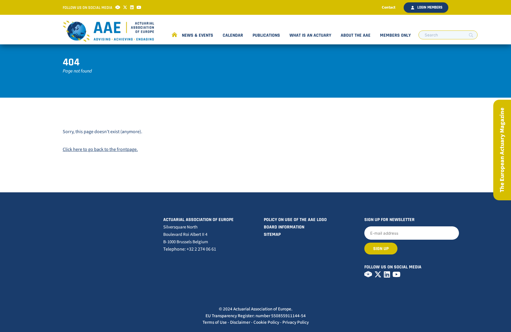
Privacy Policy (295, 322)
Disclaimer (240, 322)
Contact (388, 7)
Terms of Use (215, 322)
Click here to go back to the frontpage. (100, 149)
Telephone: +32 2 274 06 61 (189, 249)
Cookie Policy (266, 322)
